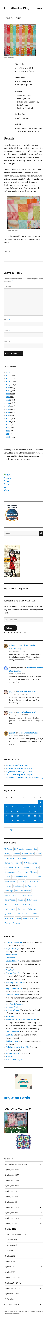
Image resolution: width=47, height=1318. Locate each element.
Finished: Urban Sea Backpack (19, 768)
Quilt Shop (32, 909)
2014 (8, 400)
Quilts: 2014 (10, 1229)
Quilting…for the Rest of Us (17, 1047)
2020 (8, 418)
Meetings (8, 891)
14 (35, 811)
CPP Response (30, 863)
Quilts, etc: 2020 (12, 1197)
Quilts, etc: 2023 (12, 1180)
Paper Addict (11, 1016)
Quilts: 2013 (10, 1256)
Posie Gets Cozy (12, 1032)
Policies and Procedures (27, 1311)
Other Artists (10, 900)
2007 (8, 378)
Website (7, 341)
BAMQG (7, 854)
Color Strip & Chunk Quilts (15, 858)
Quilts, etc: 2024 (12, 1175)
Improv (7, 886)
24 (12, 820)
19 (23, 816)
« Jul (12, 830)
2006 (8, 375)
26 (23, 820)
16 (6, 816)
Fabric (7, 877)
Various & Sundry (30, 918)
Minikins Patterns (23, 891)
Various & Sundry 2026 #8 (17, 765)
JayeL (11, 691)
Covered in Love (13, 961)
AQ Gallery (8, 1159)
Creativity (26, 867)
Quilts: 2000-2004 (13, 1283)
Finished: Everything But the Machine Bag (24, 778)
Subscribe (10, 628)
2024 (8, 431)
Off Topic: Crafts (25, 895)
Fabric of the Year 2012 (16, 1234)
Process (16, 904)
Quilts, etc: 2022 (12, 1186)
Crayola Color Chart (14, 973)
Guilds (22, 881)
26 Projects (19, 849)
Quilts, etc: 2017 (11, 1213)
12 (23, 811)
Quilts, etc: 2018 (12, 1207)
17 (12, 816)
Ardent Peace (11, 955)
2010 (8, 388)
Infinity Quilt (12, 1245)
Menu (39, 8)
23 (6, 820)
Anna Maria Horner (14, 942)
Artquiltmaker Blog (16, 8)
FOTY (32, 877)
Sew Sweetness (23, 914)
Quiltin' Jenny (12, 1041)
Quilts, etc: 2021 (11, 1191)
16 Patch (8, 849)
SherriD (9, 1056)
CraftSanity (11, 970)
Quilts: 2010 (10, 1272)
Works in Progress (12, 923)
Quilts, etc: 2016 (12, 1218)
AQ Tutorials (9, 1299)
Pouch (7, 904)
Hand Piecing (33, 881)
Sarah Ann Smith (13, 1053)
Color (38, 854)
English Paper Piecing (27, 872)
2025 (8, 434)
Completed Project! (13, 863)
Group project (10, 881)
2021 (8, 421)
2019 (8, 415)
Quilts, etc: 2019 (12, 1202)
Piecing (21, 900)
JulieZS (12, 645)
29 (40, 820)
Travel (18, 918)
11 (18, 811)
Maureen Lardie (12, 1007)
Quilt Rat (9, 1035)
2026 (8, 437)
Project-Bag (27, 904)
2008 (8, 381)
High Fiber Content (14, 988)
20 (29, 816)
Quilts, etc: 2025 (12, 1170)
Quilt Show (9, 914)
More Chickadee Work (27, 691)
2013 (8, 397)
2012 (8, 394)
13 (29, 811)
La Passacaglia (31, 886)
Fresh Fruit (12, 1240)
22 (40, 816)
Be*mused (10, 958)
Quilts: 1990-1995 (12, 1294)
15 (40, 811)
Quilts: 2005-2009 (13, 1277)
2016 (8, 406)
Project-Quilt (10, 909)
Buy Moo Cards (17, 1098)
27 (29, 820)
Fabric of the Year (19, 877)
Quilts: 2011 (10, 1267)
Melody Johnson (13, 1010)
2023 (8, 428)
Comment (9, 286)
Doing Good (9, 872)
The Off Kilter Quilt (14, 1059)
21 (35, 816)
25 (18, 820)
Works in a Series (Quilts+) (16, 1164)
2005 (8, 372)
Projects (21, 909)
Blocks (17, 854)
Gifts (39, 877)
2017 (8, 409)
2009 (8, 384)
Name (7, 320)
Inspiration (18, 886)
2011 (8, 391)
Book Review (28, 854)
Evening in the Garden (15, 982)
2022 (8, 425)
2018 (8, 412)
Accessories (31, 849)
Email (7, 331)
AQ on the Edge (12, 948)
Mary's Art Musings (14, 1004)
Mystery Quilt (10, 895)
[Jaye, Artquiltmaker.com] (23, 561)
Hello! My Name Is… (12, 1304)
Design (35, 867)
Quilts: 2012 (10, 1261)
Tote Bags (8, 918)
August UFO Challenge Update (19, 771)
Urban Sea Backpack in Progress (19, 774)
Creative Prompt (11, 867)
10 (12, 811)
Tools (35, 914)
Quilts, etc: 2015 (11, 1224)
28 (35, 820)
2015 (8, 403)
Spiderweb (11, 1251)
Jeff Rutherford (12, 995)
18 (18, 816)
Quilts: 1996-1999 (12, 1288)
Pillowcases (32, 900)
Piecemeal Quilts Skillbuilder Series (21, 1019)
